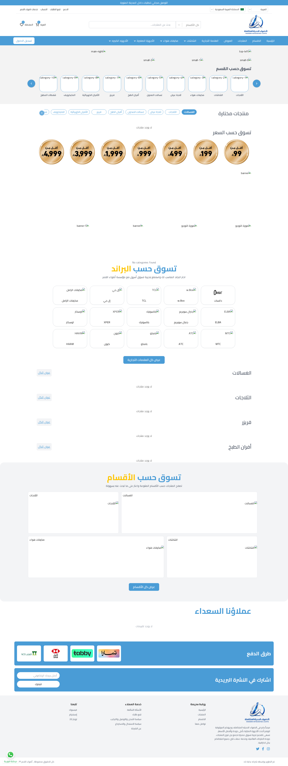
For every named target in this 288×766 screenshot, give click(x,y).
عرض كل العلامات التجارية (144, 360)
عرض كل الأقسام (144, 587)
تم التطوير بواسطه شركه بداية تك (259, 761)
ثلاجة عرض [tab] (155, 112)
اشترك (38, 684)
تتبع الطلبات (55, 9)
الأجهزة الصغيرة (145, 41)
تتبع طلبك (136, 714)
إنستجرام (73, 714)
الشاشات (191, 41)
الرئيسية (270, 41)
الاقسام (256, 41)
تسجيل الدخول (24, 40)
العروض (228, 41)
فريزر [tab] (99, 112)
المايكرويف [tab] (58, 112)
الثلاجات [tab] (172, 112)
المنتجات (242, 41)
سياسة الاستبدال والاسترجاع (128, 724)
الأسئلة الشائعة (134, 710)
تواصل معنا (200, 724)
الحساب (43, 9)
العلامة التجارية (210, 41)
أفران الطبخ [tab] (116, 112)
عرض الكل (44, 372)
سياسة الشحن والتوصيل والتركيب (125, 719)
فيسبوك (73, 710)
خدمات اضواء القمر (29, 9)
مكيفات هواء (170, 41)
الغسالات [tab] (189, 112)
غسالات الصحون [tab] (136, 112)
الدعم (65, 9)
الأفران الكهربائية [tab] (79, 112)
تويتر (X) (73, 719)
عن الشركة (136, 728)
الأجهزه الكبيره (120, 41)
